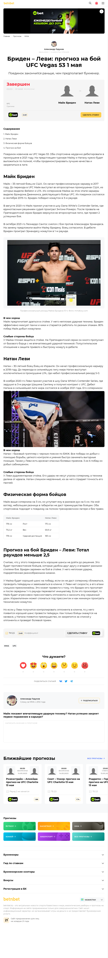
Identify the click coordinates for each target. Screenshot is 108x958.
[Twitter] (66, 681)
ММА (26, 36)
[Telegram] (71, 681)
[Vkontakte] (60, 681)
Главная (6, 36)
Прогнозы (17, 36)
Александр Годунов (54, 49)
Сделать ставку (91, 115)
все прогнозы (94, 758)
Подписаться (90, 700)
